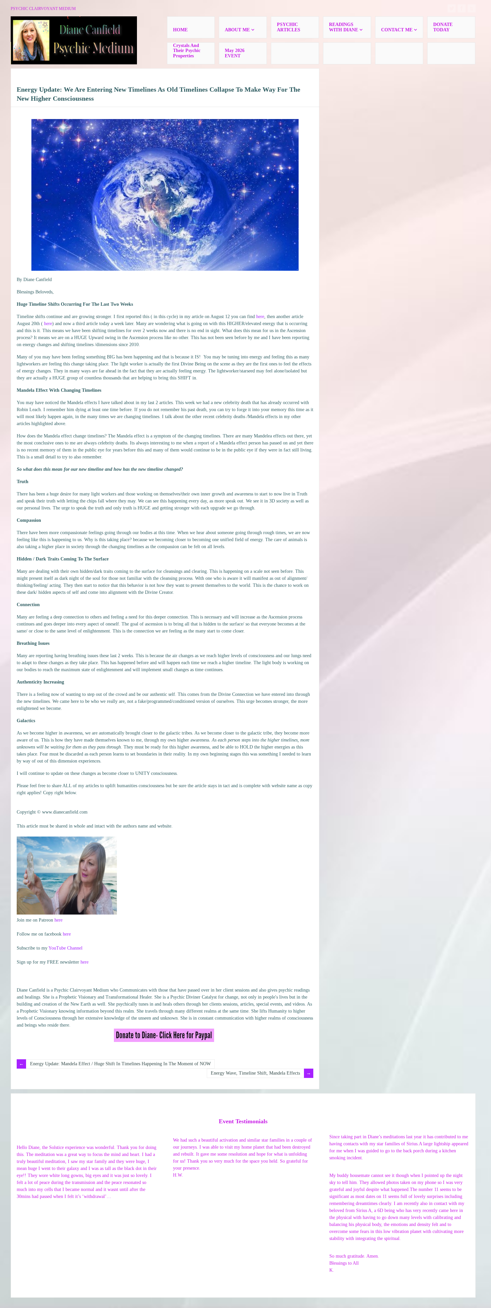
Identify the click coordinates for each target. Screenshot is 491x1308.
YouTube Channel (65, 948)
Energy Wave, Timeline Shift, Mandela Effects (255, 1073)
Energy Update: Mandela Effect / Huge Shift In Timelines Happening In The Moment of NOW (120, 1063)
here (260, 316)
